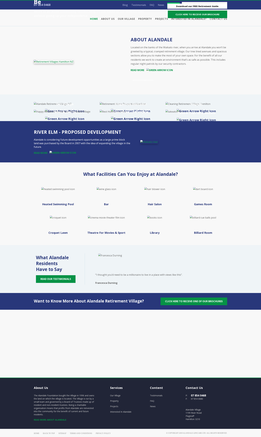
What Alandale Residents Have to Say (52, 263)
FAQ (152, 400)
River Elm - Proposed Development (77, 132)
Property (114, 400)
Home (36, 433)
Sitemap (62, 433)
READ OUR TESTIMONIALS (55, 279)
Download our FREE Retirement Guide (197, 6)
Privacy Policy (103, 433)
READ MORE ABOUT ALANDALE (50, 419)
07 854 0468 (198, 395)
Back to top (49, 433)
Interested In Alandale (120, 411)
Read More (138, 70)
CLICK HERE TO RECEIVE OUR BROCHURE (197, 14)
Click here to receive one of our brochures (194, 301)
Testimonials (156, 395)
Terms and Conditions (81, 433)
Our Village (115, 395)
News (153, 406)
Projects (114, 406)
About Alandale (151, 39)
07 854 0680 (197, 398)
